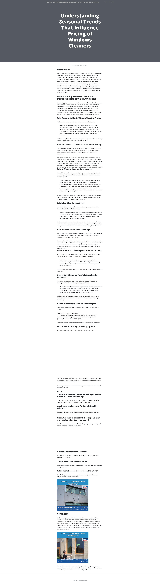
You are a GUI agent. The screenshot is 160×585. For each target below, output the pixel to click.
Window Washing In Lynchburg (84, 424)
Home (105, 2)
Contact (111, 2)
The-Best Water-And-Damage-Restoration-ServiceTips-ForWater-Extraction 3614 (73, 2)
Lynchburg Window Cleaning (72, 75)
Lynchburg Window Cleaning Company (80, 400)
